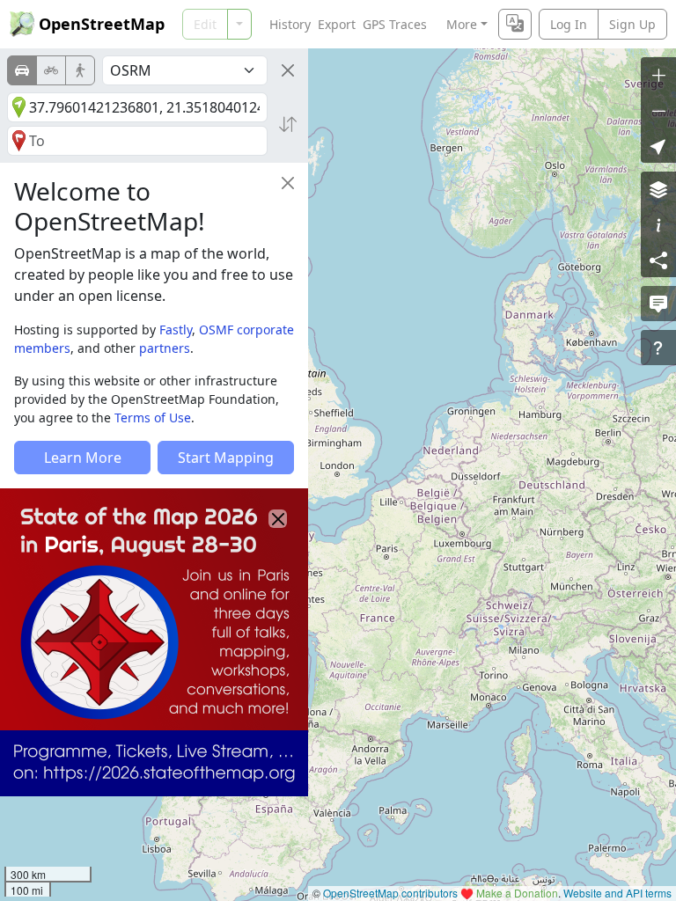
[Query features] (658, 347)
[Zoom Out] (658, 110)
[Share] (658, 259)
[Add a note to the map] (658, 303)
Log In (568, 24)
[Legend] (658, 224)
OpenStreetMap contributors (390, 892)
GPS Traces (395, 24)
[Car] (22, 70)
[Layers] (658, 189)
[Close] (288, 70)
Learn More (82, 457)
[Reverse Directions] (288, 124)
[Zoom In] (658, 74)
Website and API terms (617, 892)
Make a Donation (517, 892)
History (290, 24)
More (461, 24)
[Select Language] (515, 24)
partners (164, 348)
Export (337, 24)
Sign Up (632, 24)
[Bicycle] (51, 70)
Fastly (175, 329)
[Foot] (80, 70)
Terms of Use (152, 417)
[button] (658, 145)
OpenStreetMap (102, 23)
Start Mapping (226, 457)
